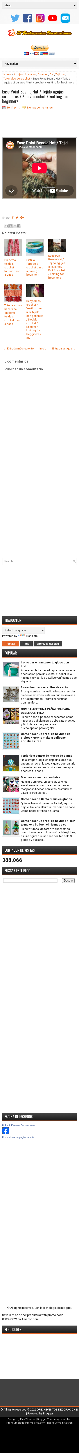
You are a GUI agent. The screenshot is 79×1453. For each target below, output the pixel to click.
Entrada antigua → (63, 348)
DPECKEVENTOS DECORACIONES (58, 1409)
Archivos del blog (48, 643)
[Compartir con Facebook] (19, 226)
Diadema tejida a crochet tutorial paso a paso (12, 267)
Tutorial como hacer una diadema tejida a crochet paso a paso (13, 314)
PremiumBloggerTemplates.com (25, 1422)
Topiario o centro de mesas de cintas (46, 755)
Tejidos (60, 74)
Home (7, 74)
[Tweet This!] (16, 217)
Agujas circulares (25, 74)
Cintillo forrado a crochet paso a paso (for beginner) (34, 267)
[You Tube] (52, 22)
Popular (10, 643)
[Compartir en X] (15, 226)
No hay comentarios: (40, 107)
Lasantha (65, 1419)
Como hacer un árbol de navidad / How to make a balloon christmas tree (48, 822)
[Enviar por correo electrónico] (6, 226)
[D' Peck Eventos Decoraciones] (5, 1133)
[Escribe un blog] (10, 226)
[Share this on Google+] (22, 217)
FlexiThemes (27, 1419)
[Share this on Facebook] (12, 217)
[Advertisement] (39, 514)
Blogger (66, 1307)
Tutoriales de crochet (17, 78)
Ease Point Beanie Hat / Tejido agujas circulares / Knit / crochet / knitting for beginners (35, 96)
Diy (52, 74)
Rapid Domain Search (60, 1422)
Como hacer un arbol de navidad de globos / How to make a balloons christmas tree (45, 737)
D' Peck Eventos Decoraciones (19, 1125)
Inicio (43, 348)
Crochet (43, 74)
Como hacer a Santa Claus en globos (46, 799)
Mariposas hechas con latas (40, 777)
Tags (26, 643)
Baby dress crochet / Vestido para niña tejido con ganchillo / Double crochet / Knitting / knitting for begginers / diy (34, 319)
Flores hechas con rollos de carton (45, 687)
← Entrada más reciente (19, 348)
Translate (32, 635)
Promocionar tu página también (18, 1137)
